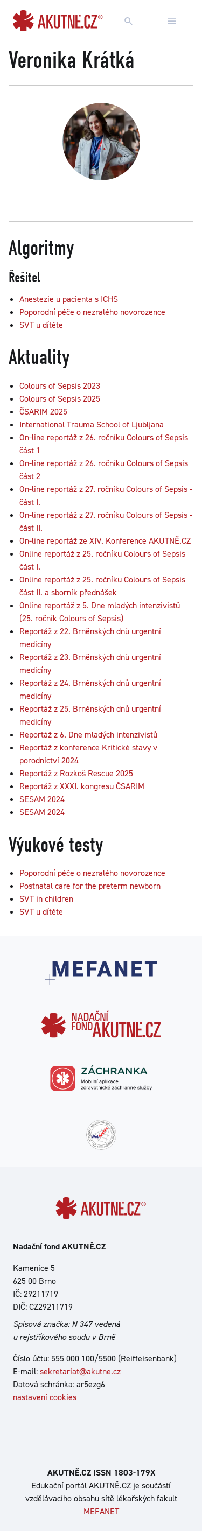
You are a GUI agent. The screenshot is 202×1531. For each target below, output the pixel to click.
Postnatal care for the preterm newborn (90, 885)
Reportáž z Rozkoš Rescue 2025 (76, 773)
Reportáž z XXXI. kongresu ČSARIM (81, 786)
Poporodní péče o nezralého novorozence (92, 312)
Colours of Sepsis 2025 (59, 398)
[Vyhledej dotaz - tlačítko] (129, 21)
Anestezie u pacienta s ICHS (68, 299)
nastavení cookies (44, 1397)
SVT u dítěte (41, 325)
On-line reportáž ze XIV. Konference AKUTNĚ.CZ (105, 540)
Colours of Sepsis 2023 (59, 385)
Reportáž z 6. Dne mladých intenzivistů (88, 734)
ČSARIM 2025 (43, 411)
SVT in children (46, 898)
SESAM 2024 (42, 799)
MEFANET (101, 1511)
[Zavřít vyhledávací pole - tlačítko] (172, 21)
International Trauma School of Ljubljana (91, 424)
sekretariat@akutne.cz (80, 1371)
